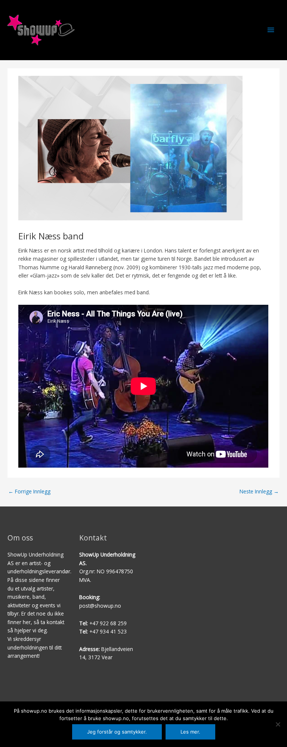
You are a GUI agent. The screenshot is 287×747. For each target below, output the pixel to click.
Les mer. (190, 732)
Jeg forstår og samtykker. (117, 732)
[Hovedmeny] (271, 30)
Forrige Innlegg (29, 491)
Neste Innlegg (259, 491)
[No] (277, 724)
